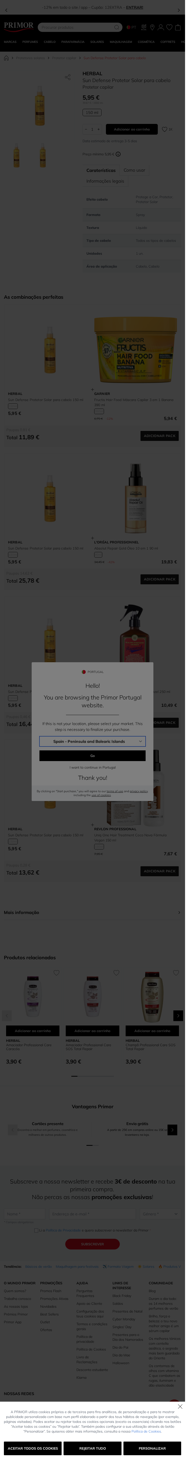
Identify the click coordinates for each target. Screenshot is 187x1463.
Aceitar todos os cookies (33, 1448)
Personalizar (152, 1448)
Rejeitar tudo (92, 1448)
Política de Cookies (146, 1431)
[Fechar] (180, 1406)
